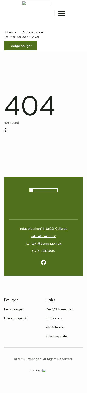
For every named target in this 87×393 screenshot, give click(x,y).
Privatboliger (13, 309)
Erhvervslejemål (15, 318)
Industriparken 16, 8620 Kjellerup (43, 228)
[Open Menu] (61, 13)
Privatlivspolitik (56, 336)
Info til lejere (54, 327)
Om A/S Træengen (59, 309)
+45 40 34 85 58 (43, 236)
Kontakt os (53, 318)
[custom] (43, 262)
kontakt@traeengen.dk (43, 243)
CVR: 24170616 (43, 251)
